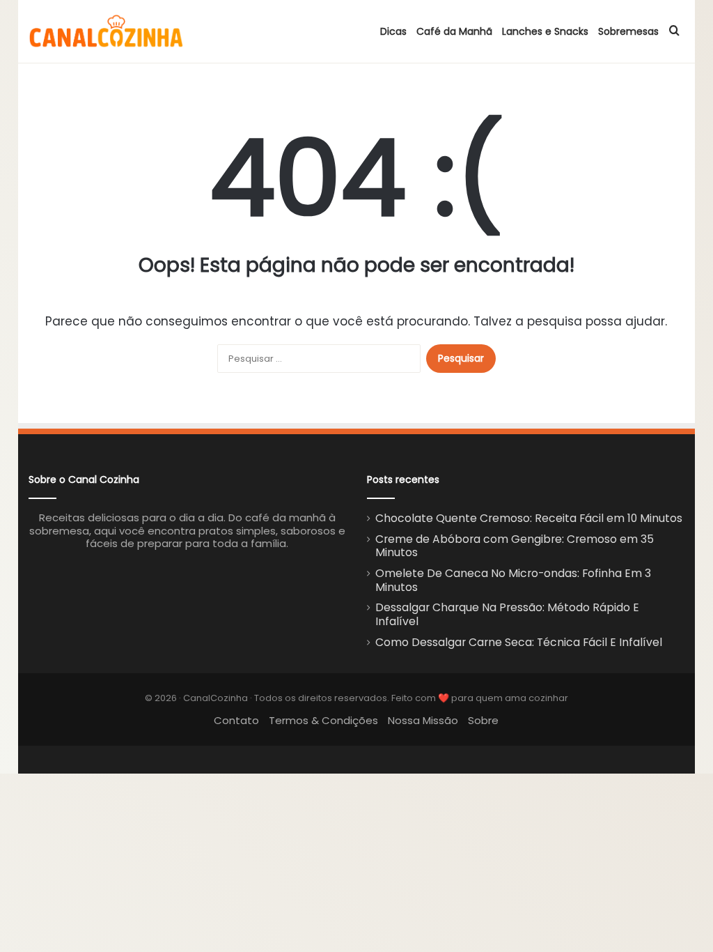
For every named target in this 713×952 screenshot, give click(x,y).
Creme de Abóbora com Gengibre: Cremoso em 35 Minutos (514, 546)
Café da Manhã (454, 31)
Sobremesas (628, 31)
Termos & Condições (323, 720)
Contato (236, 720)
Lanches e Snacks (545, 31)
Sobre (483, 720)
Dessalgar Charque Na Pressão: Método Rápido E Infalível (507, 614)
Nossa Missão (423, 720)
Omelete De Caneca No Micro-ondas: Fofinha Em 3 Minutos (513, 580)
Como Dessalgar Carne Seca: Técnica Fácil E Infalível (518, 642)
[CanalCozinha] (107, 31)
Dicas (393, 31)
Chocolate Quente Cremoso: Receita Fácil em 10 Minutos (528, 518)
